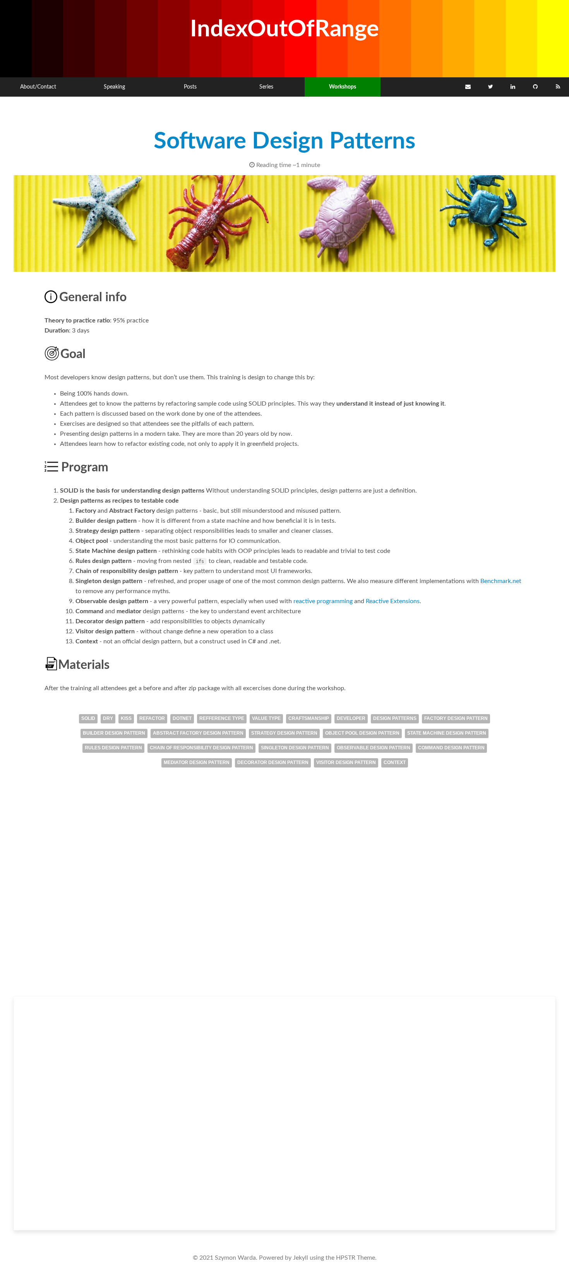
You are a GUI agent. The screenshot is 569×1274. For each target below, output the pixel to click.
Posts (190, 87)
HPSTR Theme (355, 1258)
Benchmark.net (500, 581)
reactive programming (323, 601)
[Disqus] (284, 893)
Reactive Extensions (393, 601)
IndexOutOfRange (284, 29)
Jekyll (300, 1258)
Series (266, 87)
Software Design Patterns (284, 141)
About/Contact (38, 87)
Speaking (114, 87)
